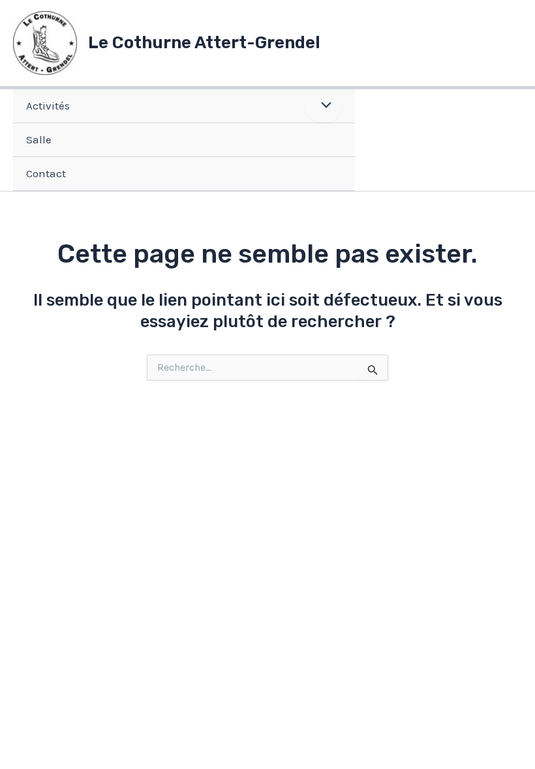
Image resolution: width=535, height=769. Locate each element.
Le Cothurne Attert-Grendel (204, 43)
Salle (39, 139)
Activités (48, 105)
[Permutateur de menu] (323, 106)
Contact (46, 173)
